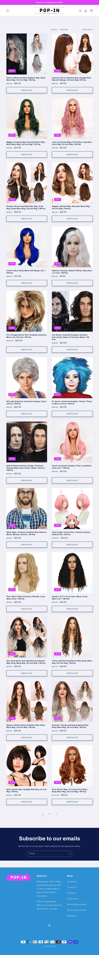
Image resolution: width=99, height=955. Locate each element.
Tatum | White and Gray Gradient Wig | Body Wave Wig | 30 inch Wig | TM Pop (25, 79)
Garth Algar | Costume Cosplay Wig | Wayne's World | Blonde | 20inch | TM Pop (26, 533)
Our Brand (71, 882)
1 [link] (42, 814)
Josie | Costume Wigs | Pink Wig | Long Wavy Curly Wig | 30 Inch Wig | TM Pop (72, 143)
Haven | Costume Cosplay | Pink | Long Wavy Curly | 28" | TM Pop (72, 467)
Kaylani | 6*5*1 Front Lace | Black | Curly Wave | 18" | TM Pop (70, 597)
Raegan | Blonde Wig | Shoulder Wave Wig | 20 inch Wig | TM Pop (71, 207)
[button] (7, 10)
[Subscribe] (69, 854)
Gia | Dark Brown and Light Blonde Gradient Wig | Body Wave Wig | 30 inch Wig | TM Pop (26, 662)
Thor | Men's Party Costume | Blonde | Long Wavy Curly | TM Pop (25, 597)
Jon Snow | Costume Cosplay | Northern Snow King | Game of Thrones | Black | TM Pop (70, 337)
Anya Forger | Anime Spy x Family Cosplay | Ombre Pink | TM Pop (71, 533)
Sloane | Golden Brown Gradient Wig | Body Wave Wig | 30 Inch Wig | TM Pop (25, 726)
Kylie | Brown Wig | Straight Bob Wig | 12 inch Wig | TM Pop (26, 790)
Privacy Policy (73, 899)
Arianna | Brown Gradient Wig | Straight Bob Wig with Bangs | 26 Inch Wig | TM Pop (71, 79)
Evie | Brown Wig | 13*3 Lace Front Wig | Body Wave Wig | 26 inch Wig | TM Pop (70, 790)
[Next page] (56, 814)
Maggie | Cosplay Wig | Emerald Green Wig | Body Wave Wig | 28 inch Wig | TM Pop (25, 143)
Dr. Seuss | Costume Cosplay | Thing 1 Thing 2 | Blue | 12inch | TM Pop (72, 402)
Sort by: (54, 29)
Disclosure (71, 893)
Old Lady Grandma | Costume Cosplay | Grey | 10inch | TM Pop (26, 402)
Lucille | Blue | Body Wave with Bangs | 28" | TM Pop (25, 272)
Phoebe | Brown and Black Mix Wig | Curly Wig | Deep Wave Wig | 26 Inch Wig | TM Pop (26, 207)
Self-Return (72, 916)
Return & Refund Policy (77, 904)
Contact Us (72, 887)
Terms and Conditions (76, 910)
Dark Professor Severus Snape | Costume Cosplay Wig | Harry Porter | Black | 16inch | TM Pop (25, 468)
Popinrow (52, 946)
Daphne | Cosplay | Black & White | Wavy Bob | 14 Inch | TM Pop (72, 272)
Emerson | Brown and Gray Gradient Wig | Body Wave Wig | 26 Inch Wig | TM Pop (70, 726)
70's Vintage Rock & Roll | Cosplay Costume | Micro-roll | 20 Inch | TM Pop (26, 336)
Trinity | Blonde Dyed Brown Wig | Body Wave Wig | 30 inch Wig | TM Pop (72, 662)
